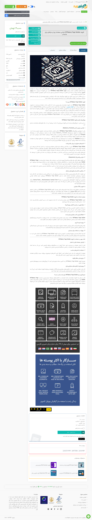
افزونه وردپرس (75, 22)
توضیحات (83, 50)
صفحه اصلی (78, 11)
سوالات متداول (62, 50)
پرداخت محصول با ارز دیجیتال (52, 2)
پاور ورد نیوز (83, 507)
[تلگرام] (58, 509)
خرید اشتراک (84, 11)
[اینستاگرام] (61, 509)
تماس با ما (71, 2)
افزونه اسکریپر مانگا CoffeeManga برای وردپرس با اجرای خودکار (68, 473)
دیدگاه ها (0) (73, 50)
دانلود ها (80, 22)
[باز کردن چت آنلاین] (88, 516)
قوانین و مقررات (64, 2)
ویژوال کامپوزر (75, 450)
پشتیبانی (52, 11)
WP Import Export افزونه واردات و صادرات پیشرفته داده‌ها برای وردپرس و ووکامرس (68, 465)
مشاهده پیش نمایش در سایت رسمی (78, 43)
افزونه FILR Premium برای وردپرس (43, 465)
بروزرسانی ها (46, 11)
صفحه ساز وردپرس (67, 450)
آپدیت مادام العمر (79, 428)
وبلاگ (56, 11)
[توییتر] (51, 509)
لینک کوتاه (21, 77)
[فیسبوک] (54, 509)
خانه (84, 22)
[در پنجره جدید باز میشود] (59, 503)
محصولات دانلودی (70, 11)
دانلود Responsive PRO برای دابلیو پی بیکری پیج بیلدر (40, 473)
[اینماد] (20, 143)
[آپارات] (48, 509)
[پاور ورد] (80, 8)
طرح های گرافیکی (62, 11)
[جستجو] (6, 12)
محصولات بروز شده (82, 502)
